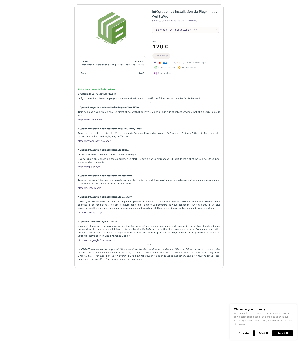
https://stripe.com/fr (89, 166)
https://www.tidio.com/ (90, 119)
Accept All (283, 333)
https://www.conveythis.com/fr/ (95, 141)
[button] (112, 27)
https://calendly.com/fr (90, 212)
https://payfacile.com (89, 188)
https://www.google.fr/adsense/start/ (98, 240)
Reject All (263, 333)
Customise (243, 333)
